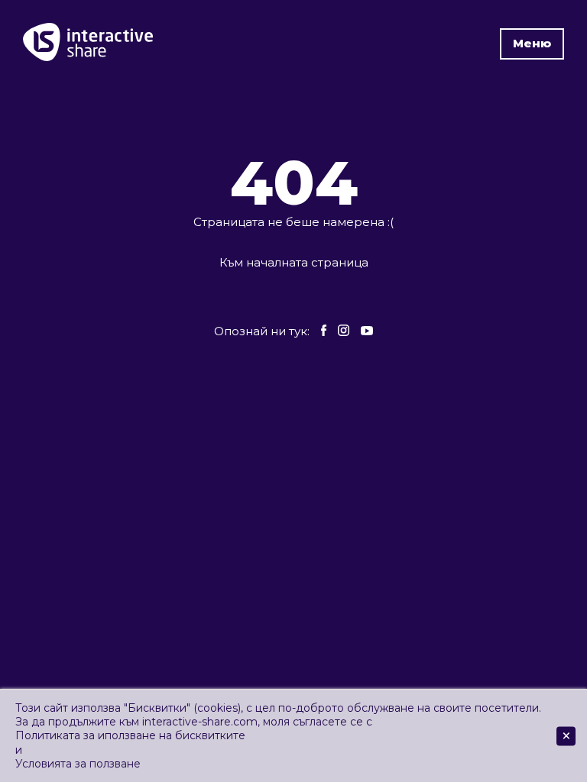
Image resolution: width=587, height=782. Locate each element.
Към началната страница (293, 262)
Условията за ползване (78, 764)
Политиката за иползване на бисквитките (130, 735)
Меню (532, 43)
